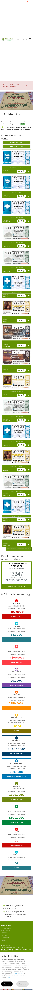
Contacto (3, 934)
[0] (26, 39)
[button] (2, 103)
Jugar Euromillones (16, 754)
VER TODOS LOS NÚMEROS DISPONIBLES (19, 549)
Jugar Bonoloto (16, 799)
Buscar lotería (17, 142)
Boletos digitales (5, 937)
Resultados (4, 932)
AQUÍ (9, 978)
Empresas (4, 935)
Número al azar (17, 146)
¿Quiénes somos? (5, 928)
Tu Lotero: (7, 127)
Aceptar (7, 984)
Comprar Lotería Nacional (16, 776)
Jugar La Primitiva (16, 822)
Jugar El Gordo (17, 662)
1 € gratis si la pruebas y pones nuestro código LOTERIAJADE (16, 128)
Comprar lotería (5, 930)
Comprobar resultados (16, 586)
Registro (3, 940)
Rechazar (22, 984)
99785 (22, 124)
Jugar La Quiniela (17, 616)
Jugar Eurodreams (16, 685)
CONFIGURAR (18, 974)
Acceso (21, 39)
